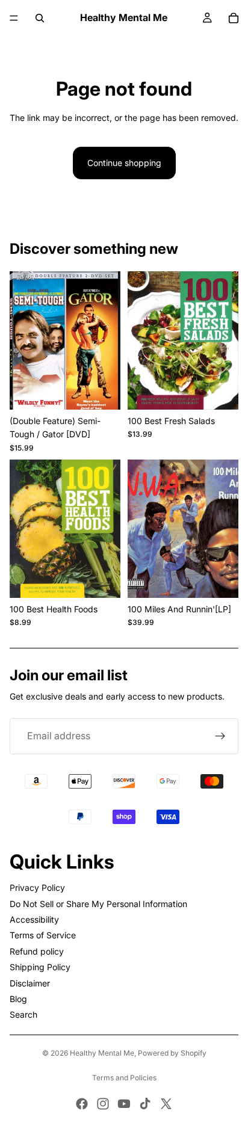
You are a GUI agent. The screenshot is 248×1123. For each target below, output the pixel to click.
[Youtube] (124, 1104)
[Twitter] (166, 1104)
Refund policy (37, 951)
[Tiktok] (145, 1104)
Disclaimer (30, 983)
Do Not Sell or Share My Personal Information (98, 904)
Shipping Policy (40, 967)
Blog (18, 999)
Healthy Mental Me (102, 1052)
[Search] (39, 18)
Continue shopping (124, 163)
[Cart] (233, 18)
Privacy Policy (37, 887)
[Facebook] (82, 1104)
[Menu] (14, 18)
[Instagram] (103, 1104)
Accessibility (34, 919)
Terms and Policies (124, 1077)
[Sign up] (220, 736)
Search (23, 1014)
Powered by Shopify (172, 1052)
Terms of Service (43, 935)
